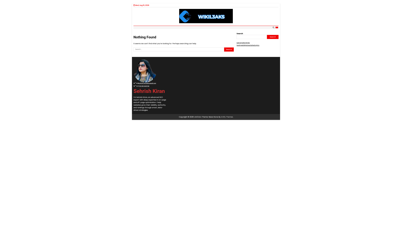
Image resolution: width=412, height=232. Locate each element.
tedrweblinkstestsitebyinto (248, 45)
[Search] (273, 27)
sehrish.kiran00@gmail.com (147, 83)
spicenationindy (243, 43)
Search (240, 33)
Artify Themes (227, 117)
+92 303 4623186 (144, 86)
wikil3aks (197, 117)
